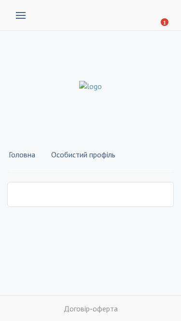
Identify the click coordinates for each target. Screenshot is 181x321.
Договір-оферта (91, 308)
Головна (22, 154)
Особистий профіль (83, 154)
